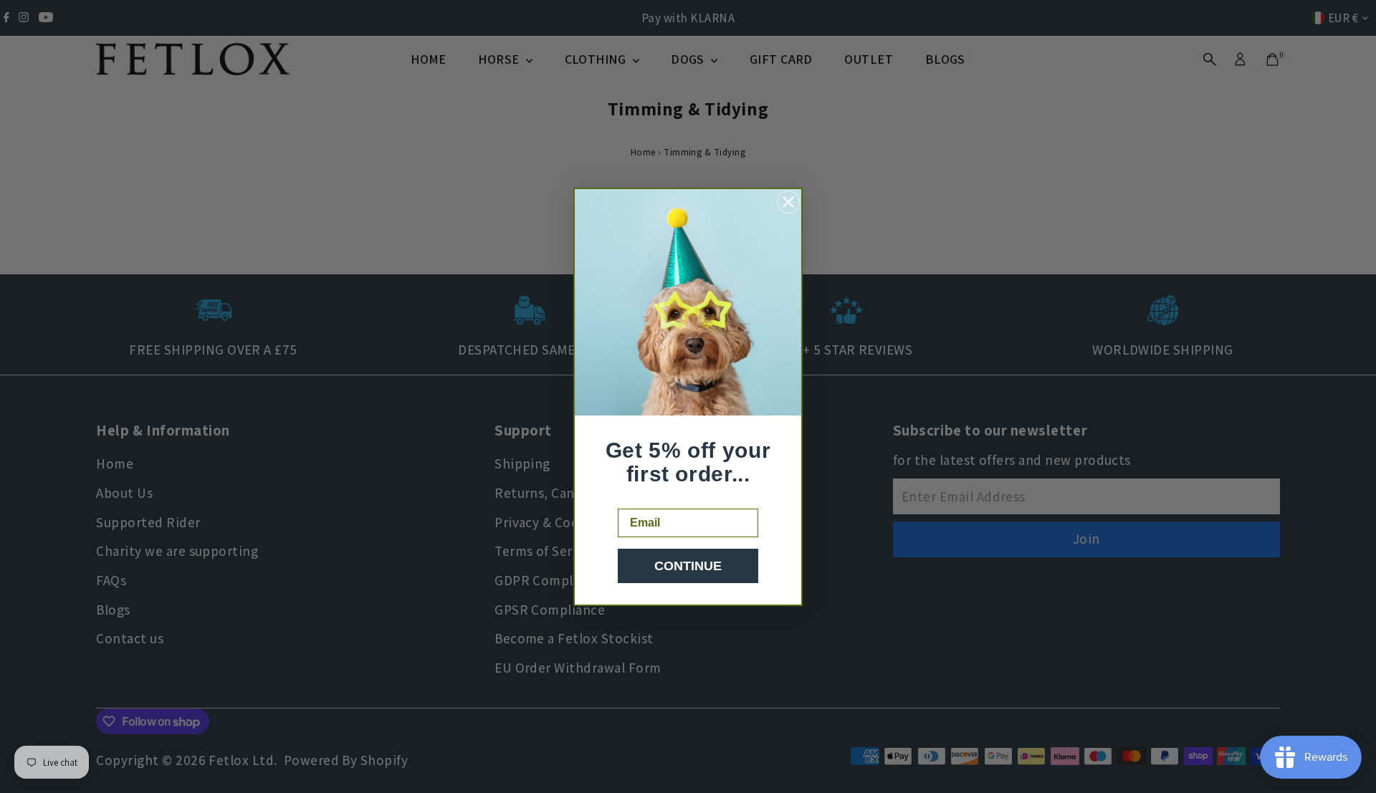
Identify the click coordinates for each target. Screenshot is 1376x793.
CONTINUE (688, 566)
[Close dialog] (788, 202)
